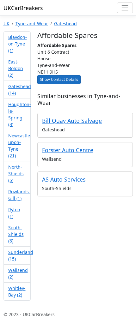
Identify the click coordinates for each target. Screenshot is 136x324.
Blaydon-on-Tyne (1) (17, 43)
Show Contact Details (59, 79)
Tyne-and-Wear (31, 24)
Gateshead (65, 24)
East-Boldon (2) (15, 68)
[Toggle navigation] (125, 7)
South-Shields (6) (16, 234)
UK (6, 24)
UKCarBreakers (23, 8)
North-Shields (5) (16, 173)
